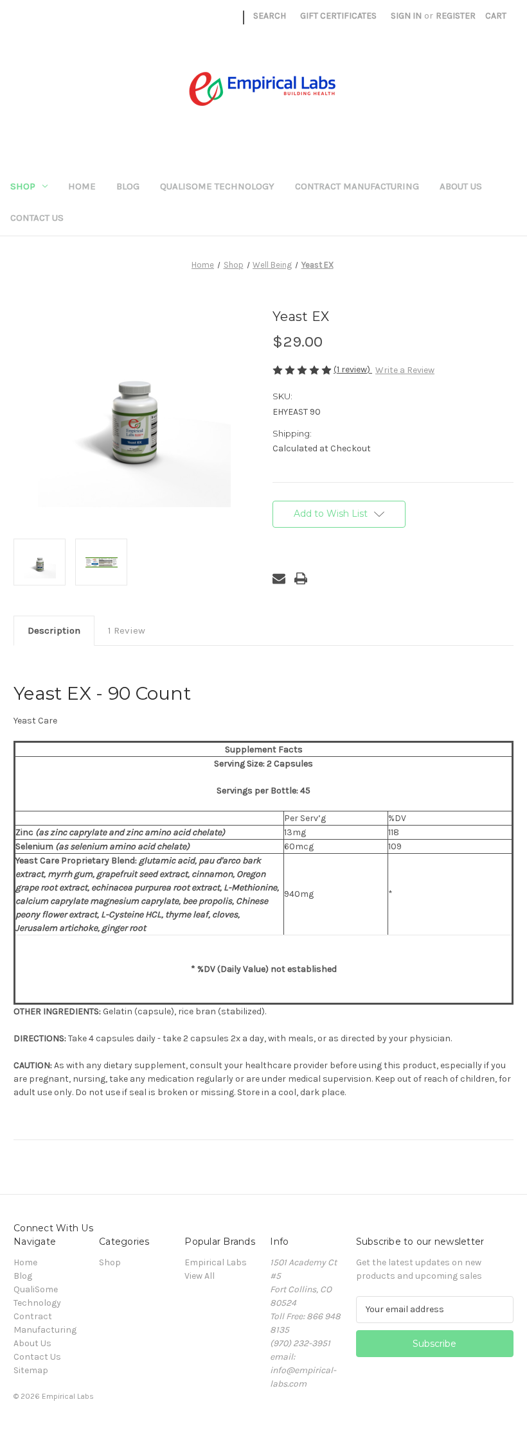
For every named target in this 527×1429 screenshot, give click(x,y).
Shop (22, 186)
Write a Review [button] (404, 370)
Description (54, 630)
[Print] (300, 578)
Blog (127, 186)
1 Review (126, 630)
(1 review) (353, 369)
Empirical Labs (215, 1262)
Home (82, 186)
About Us (461, 186)
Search (269, 15)
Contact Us (37, 217)
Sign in (406, 15)
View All (199, 1275)
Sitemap (30, 1370)
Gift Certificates (338, 15)
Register (456, 15)
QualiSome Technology (217, 186)
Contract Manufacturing (357, 186)
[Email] (278, 578)
